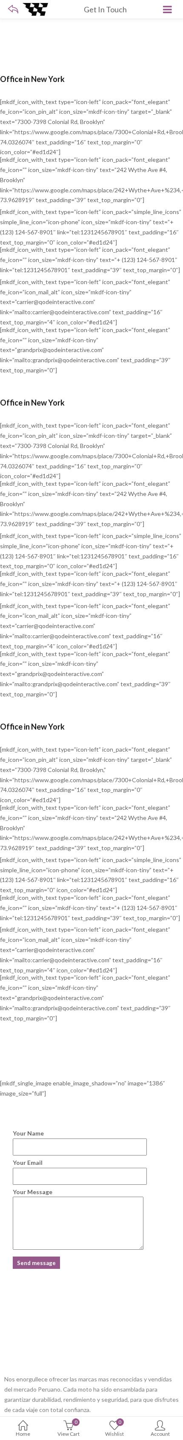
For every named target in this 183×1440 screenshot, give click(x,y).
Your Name (28, 1133)
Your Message (32, 1191)
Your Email (28, 1162)
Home (23, 1434)
